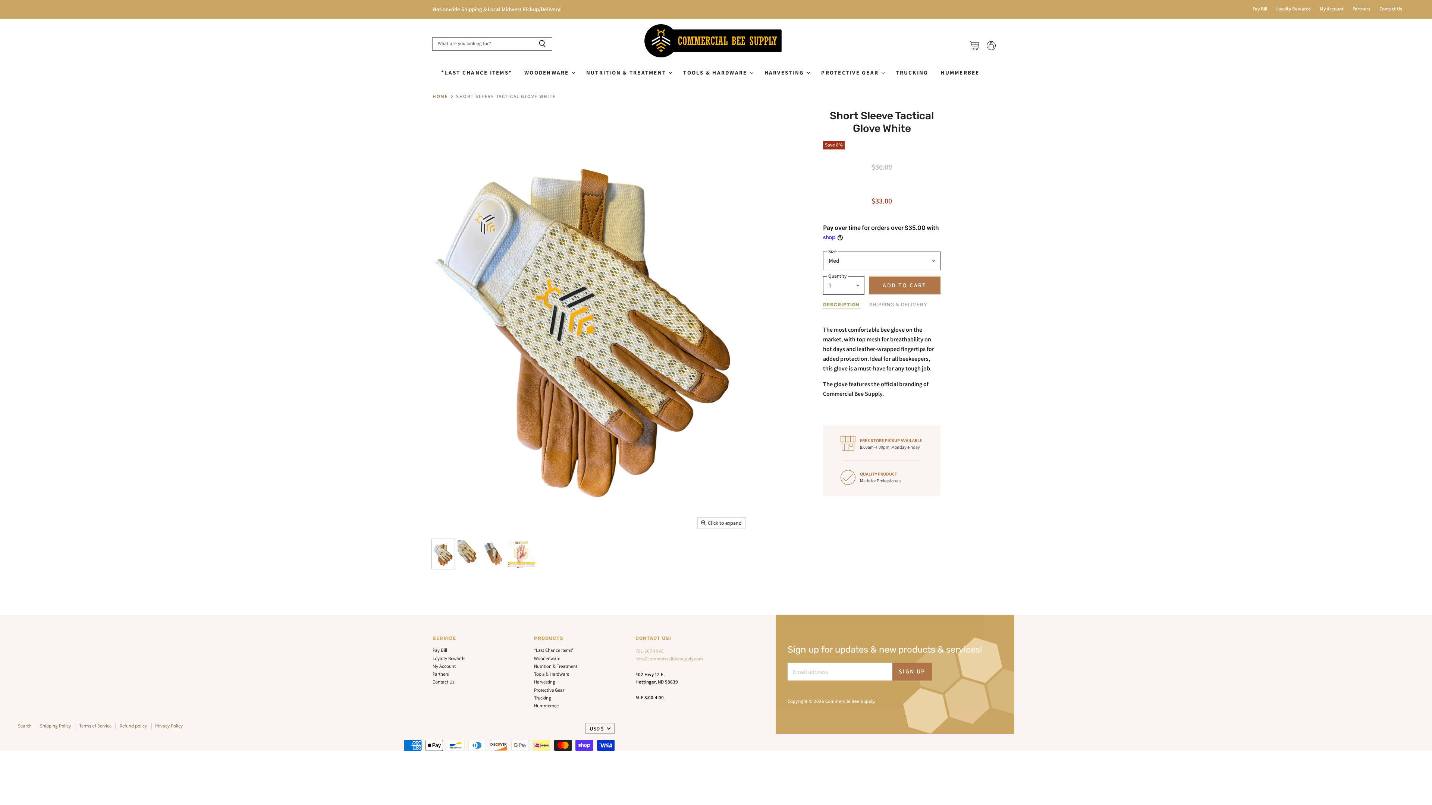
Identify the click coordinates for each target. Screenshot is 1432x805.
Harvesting (785, 72)
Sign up (912, 671)
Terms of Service (95, 726)
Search (25, 726)
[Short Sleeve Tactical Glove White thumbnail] (443, 554)
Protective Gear (850, 72)
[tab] (841, 305)
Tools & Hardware (716, 72)
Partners (1361, 9)
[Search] (542, 44)
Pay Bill (1260, 9)
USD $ (597, 728)
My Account (1332, 9)
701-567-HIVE (649, 651)
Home (440, 97)
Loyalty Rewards (1293, 9)
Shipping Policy (55, 726)
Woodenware (547, 72)
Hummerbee (959, 72)
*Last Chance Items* (476, 72)
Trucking (912, 72)
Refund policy (133, 726)
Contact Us (1390, 9)
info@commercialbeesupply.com (669, 659)
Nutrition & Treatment (627, 72)
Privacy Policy (169, 726)
